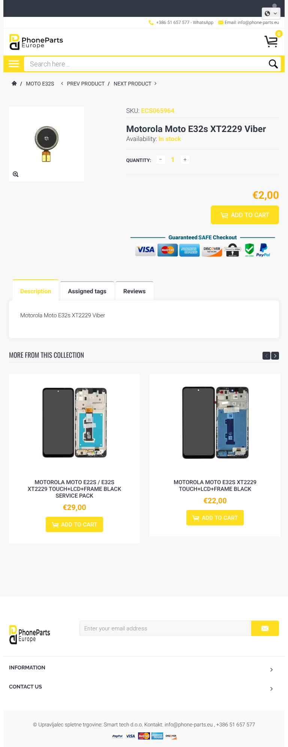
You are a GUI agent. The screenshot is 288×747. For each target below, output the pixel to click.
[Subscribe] (265, 628)
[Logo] (36, 42)
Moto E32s (40, 84)
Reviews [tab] (134, 291)
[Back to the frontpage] (14, 84)
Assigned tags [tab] (87, 291)
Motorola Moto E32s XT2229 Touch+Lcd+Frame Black (215, 485)
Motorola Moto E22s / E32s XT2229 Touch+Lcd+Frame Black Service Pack (74, 489)
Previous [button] (266, 356)
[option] (74, 458)
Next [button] (275, 356)
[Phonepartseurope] (29, 634)
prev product (87, 84)
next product (134, 84)
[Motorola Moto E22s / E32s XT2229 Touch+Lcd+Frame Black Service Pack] (74, 422)
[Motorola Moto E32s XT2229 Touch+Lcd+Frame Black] (215, 422)
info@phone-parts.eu (258, 22)
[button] (271, 14)
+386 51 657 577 (173, 22)
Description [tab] (35, 291)
